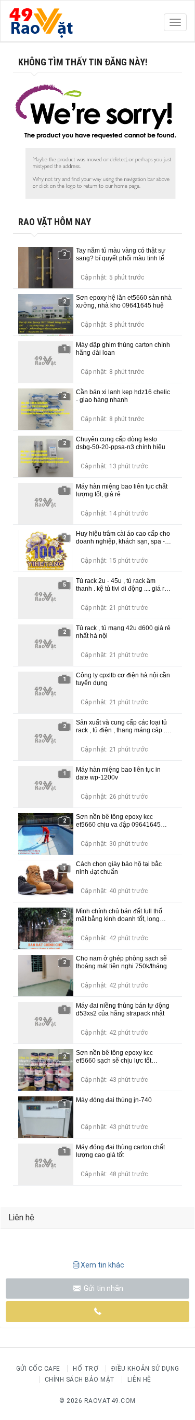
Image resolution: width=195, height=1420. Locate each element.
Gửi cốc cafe (38, 1368)
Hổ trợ (85, 1368)
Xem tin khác (102, 1265)
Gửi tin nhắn (102, 1288)
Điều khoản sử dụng (145, 1368)
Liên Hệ (139, 1379)
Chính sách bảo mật (80, 1379)
